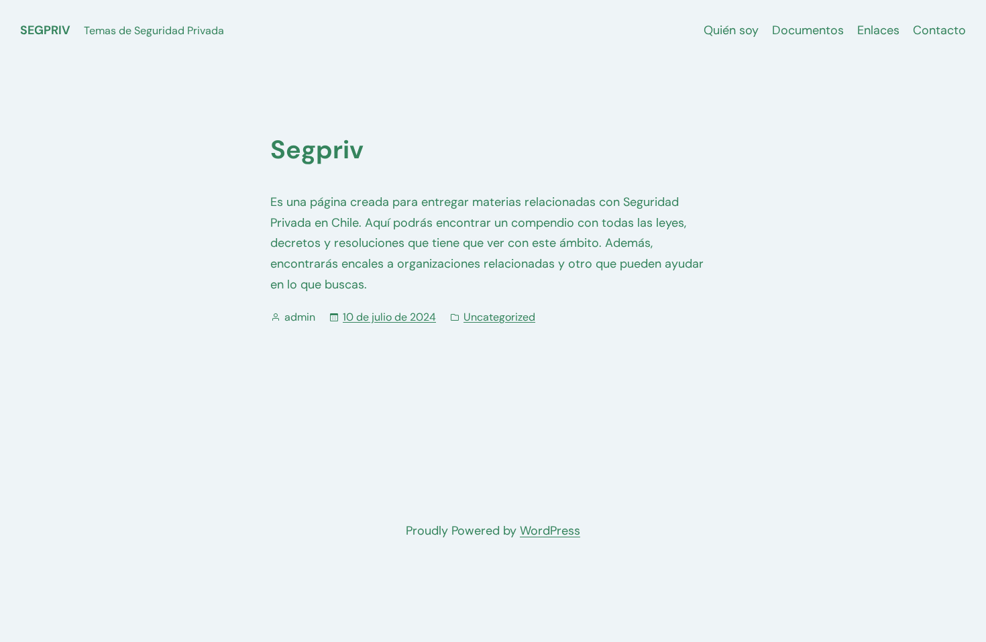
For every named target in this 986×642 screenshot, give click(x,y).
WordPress (550, 531)
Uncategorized (499, 317)
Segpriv (45, 30)
